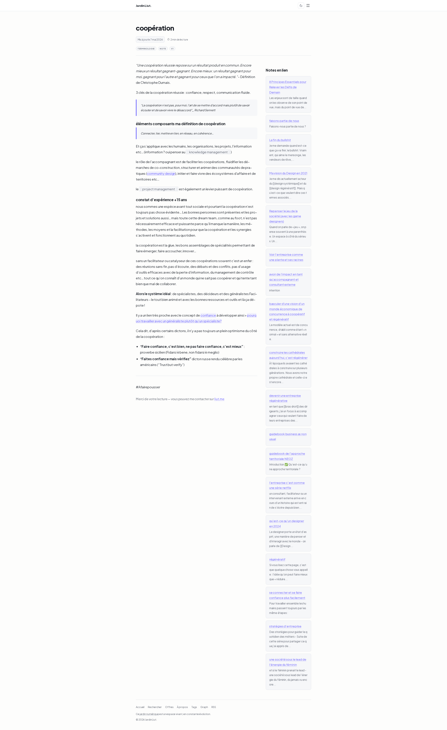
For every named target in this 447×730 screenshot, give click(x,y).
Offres (169, 707)
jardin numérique (149, 714)
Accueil (140, 707)
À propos (182, 707)
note (163, 48)
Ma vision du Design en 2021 (288, 173)
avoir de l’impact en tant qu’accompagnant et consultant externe (286, 279)
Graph (204, 707)
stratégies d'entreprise (285, 626)
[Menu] (308, 5)
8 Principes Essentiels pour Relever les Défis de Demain (287, 87)
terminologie (146, 48)
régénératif (277, 559)
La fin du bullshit (280, 140)
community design (161, 173)
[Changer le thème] (301, 5)
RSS (213, 707)
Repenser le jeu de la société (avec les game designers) (285, 216)
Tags (194, 707)
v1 (172, 48)
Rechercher (155, 707)
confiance (208, 315)
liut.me (219, 399)
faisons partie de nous (284, 121)
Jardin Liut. (144, 6)
